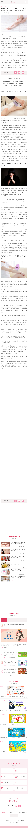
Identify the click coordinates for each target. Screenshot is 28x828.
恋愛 (2, 647)
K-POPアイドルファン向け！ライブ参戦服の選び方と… (11, 710)
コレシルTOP (4, 812)
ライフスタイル (7, 657)
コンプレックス (5, 12)
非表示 (17, 78)
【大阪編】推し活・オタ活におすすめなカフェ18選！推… (12, 696)
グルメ (5, 675)
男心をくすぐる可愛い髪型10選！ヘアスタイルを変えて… (19, 577)
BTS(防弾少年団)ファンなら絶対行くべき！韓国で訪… (11, 737)
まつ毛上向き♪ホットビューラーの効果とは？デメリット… (19, 550)
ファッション (3, 700)
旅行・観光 (2, 728)
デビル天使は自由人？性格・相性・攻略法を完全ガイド (14, 625)
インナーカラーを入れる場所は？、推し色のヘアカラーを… (18, 557)
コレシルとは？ (6, 820)
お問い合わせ (21, 820)
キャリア (6, 782)
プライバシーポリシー (14, 822)
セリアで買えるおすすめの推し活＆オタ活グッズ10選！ (11, 724)
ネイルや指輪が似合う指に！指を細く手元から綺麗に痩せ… (18, 543)
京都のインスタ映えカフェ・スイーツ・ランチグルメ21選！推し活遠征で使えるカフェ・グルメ (10, 671)
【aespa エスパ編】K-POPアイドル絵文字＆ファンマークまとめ (10, 663)
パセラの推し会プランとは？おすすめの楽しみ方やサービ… (12, 751)
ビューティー (4, 6)
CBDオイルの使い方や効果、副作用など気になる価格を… (18, 563)
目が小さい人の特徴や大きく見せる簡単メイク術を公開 (18, 570)
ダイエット (6, 788)
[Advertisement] (14, 436)
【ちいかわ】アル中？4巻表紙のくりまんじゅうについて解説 (10, 654)
